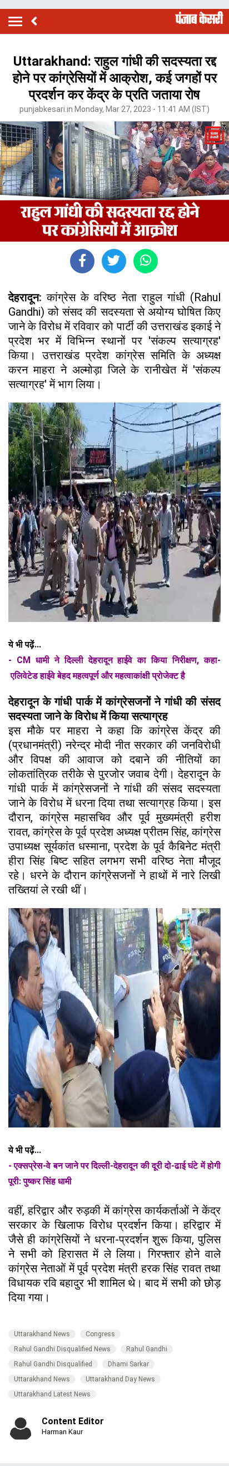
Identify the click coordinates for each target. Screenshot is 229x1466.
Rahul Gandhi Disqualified (53, 1364)
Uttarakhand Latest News (52, 1394)
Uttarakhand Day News (120, 1379)
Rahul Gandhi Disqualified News (62, 1349)
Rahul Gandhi (146, 1349)
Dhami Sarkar (128, 1364)
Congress (100, 1334)
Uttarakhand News (42, 1334)
